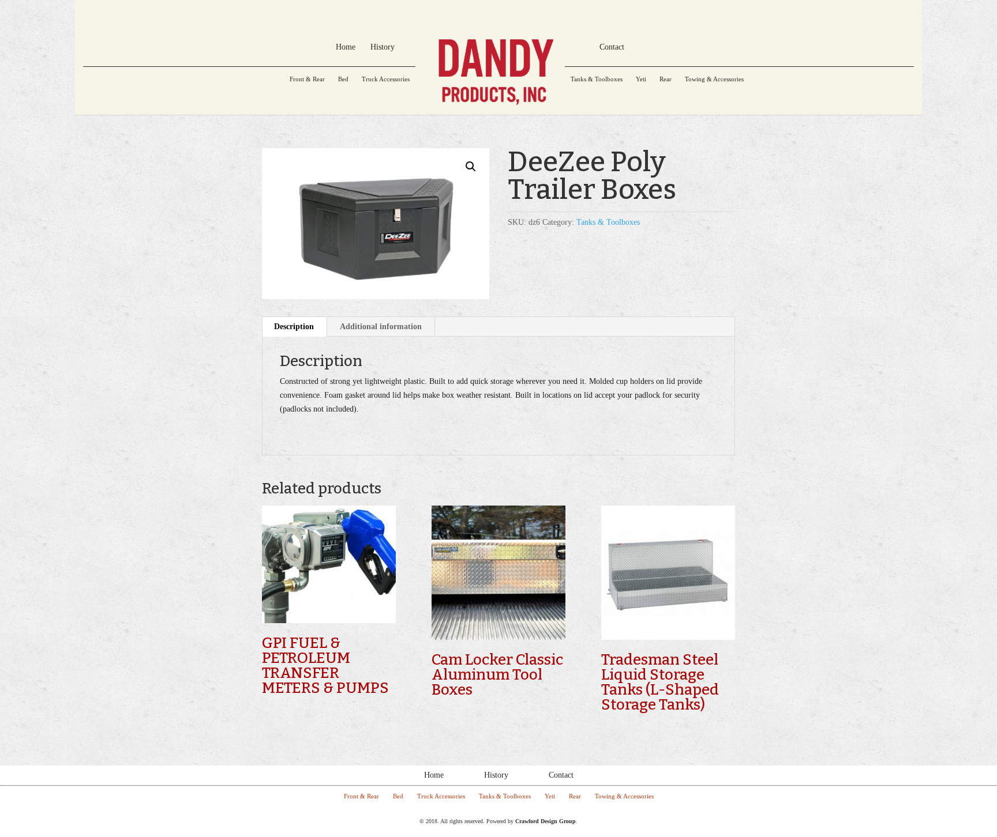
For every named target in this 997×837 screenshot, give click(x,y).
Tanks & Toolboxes (597, 79)
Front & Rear (307, 79)
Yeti (641, 79)
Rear (665, 79)
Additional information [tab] (381, 326)
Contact (561, 775)
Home (434, 775)
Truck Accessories (386, 79)
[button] (470, 166)
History (496, 775)
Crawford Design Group (545, 821)
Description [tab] (294, 326)
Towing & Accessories (714, 79)
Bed (343, 79)
